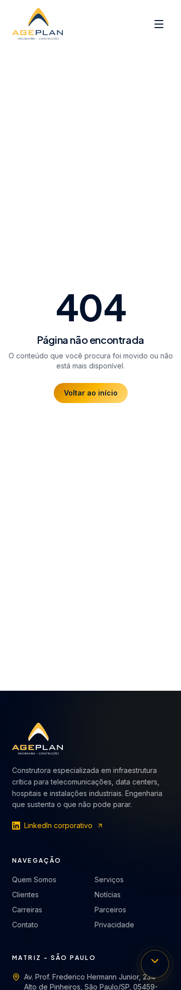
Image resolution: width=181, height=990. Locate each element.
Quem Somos (34, 879)
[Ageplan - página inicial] (37, 24)
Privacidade (114, 924)
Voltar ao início (91, 392)
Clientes (25, 894)
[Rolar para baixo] (155, 964)
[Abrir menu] (159, 24)
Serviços (109, 879)
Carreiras (27, 909)
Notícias (108, 894)
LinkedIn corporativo (58, 825)
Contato (25, 924)
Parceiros (110, 909)
